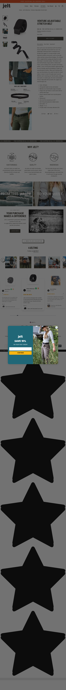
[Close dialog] (56, 327)
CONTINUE (20, 352)
